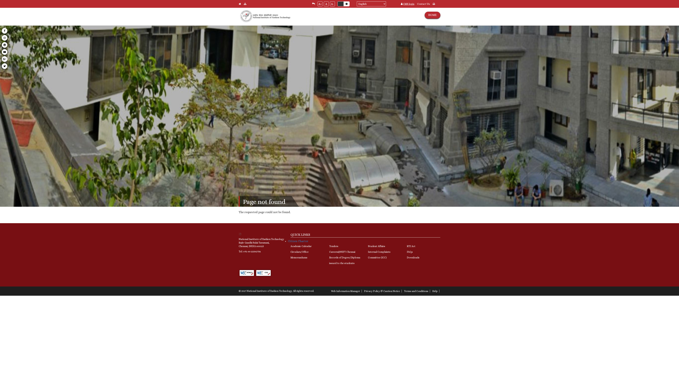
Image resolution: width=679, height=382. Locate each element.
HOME (432, 15)
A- (332, 4)
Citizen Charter (298, 241)
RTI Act (411, 246)
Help (435, 291)
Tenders (333, 246)
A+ (320, 4)
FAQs (410, 251)
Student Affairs (376, 246)
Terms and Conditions (416, 291)
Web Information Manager (345, 291)
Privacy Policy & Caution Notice (382, 291)
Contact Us (423, 3)
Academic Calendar (301, 246)
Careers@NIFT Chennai (342, 251)
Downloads (413, 257)
